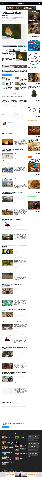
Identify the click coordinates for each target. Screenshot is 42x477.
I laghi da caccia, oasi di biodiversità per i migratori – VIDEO (9, 83)
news (36, 449)
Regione (30, 452)
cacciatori (36, 440)
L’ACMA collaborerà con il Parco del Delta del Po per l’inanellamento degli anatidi (23, 88)
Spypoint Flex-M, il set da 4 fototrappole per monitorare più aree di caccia (34, 71)
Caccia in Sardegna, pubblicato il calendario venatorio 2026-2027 (14, 309)
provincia (37, 450)
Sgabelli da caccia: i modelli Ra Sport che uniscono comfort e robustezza (34, 103)
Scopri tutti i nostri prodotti (14, 111)
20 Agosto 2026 (30, 115)
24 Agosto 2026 (8, 151)
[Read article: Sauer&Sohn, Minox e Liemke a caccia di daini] (17, 442)
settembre (22, 96)
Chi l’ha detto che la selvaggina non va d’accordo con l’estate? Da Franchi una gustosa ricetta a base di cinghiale (34, 161)
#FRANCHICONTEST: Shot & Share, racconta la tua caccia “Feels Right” (33, 123)
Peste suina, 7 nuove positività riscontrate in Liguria (11, 219)
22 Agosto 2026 (30, 82)
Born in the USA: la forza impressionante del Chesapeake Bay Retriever (23, 437)
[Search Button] (39, 3)
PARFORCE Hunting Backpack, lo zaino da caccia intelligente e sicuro (34, 87)
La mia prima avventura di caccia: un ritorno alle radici (33, 199)
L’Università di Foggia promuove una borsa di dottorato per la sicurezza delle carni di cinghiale (13, 193)
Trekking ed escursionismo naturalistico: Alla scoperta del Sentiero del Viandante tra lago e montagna (14, 231)
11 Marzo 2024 (22, 439)
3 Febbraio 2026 (30, 191)
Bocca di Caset (13, 53)
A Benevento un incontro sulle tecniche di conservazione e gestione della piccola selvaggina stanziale (14, 206)
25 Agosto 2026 (8, 138)
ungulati (36, 453)
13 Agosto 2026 (8, 286)
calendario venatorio (35, 442)
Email (3, 419)
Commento (3, 405)
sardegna (33, 452)
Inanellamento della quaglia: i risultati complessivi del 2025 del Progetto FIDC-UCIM (23, 84)
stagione (36, 452)
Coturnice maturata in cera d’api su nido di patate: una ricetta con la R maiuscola (33, 178)
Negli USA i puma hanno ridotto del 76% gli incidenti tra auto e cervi (14, 321)
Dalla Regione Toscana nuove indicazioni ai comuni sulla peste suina (14, 257)
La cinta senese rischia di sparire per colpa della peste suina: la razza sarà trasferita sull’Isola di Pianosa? (14, 373)
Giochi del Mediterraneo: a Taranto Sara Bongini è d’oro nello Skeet (10, 453)
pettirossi (19, 96)
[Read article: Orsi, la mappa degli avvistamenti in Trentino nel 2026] (7, 391)
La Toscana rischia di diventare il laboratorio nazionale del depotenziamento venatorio (9, 448)
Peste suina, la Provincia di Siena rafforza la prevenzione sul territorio (14, 334)
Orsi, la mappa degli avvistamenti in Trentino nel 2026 (12, 385)
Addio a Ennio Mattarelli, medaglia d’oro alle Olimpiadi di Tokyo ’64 (9, 463)
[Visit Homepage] (21, 3)
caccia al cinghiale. (31, 439)
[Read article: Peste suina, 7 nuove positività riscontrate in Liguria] (7, 224)
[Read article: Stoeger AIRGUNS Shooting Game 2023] (17, 445)
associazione (30, 436)
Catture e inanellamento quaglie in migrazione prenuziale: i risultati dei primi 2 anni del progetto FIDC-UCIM (23, 79)
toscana (30, 453)
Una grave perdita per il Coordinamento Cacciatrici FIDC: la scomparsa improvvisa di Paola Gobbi (9, 437)
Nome (3, 416)
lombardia (30, 449)
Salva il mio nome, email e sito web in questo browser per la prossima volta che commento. (14, 424)
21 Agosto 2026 (8, 180)
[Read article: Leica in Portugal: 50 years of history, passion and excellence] (17, 453)
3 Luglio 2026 (30, 172)
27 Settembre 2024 (8, 90)
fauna (29, 446)
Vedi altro (16, 146)
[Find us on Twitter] (37, 468)
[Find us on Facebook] (35, 468)
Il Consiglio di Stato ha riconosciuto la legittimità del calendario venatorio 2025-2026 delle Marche (13, 150)
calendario (30, 442)
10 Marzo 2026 (8, 85)
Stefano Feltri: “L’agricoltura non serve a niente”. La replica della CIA (14, 297)
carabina (34, 443)
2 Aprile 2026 (30, 135)
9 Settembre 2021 (11, 20)
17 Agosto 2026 (8, 247)
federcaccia (38, 446)
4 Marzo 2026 (30, 151)
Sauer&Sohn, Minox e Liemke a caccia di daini (23, 441)
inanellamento (8, 96)
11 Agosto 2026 (8, 362)
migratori (15, 96)
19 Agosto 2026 (8, 194)
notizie (29, 450)
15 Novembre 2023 (22, 446)
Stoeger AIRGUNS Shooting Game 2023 (23, 445)
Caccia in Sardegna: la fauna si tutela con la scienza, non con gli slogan (9, 442)
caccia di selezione (31, 440)
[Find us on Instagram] (36, 468)
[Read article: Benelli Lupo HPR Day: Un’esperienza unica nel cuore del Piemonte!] (17, 449)
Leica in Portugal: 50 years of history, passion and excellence (23, 453)
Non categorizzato (16, 20)
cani (31, 443)
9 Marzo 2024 (21, 442)
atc (33, 436)
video (29, 456)
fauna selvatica (33, 446)
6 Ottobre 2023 (22, 455)
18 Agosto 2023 (22, 460)
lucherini (12, 96)
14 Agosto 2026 (8, 272)
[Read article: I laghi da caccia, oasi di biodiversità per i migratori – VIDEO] (3, 83)
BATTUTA (36, 436)
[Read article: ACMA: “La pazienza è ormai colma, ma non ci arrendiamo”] (3, 88)
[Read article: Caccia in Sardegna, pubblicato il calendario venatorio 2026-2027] (7, 314)
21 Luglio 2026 (8, 81)
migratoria (33, 449)
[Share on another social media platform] (26, 46)
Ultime (20, 20)
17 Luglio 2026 (21, 81)
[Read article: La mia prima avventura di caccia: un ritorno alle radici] (34, 205)
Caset (4, 96)
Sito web (16, 419)
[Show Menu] (2, 3)
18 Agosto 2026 (8, 220)
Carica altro (14, 93)
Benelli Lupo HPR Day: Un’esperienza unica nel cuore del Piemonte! (23, 449)
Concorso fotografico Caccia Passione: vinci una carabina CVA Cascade (33, 140)
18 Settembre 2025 (22, 86)
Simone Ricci (6, 20)
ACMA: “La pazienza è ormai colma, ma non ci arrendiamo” (9, 88)
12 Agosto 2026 (8, 335)
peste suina (33, 450)
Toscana (33, 453)
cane (29, 443)
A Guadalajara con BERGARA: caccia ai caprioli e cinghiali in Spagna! (23, 458)
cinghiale (38, 443)
